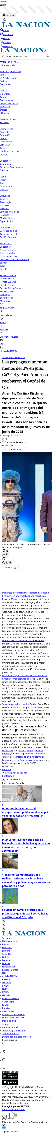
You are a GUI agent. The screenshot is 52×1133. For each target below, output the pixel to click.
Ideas (2, 265)
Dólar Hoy (5, 93)
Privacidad (20, 1109)
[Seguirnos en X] (3, 1052)
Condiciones (8, 1109)
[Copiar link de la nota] (3, 559)
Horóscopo (5, 205)
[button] (26, 200)
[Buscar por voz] (48, 56)
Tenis (2, 183)
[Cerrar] (45, 51)
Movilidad (5, 106)
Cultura (3, 138)
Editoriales (5, 160)
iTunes (30, 750)
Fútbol (3, 176)
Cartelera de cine (8, 230)
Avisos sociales (7, 253)
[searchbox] (25, 56)
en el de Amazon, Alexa (23, 760)
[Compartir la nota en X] (7, 563)
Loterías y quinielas (9, 211)
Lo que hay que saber (16, 772)
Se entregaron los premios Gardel (19, 704)
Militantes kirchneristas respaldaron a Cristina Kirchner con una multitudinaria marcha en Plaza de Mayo (25, 596)
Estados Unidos (8, 119)
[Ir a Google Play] (10, 1077)
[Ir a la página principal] (26, 26)
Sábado (4, 262)
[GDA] (10, 1119)
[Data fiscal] (4, 1128)
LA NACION (8, 357)
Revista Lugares (8, 281)
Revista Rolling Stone (10, 288)
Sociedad (20, 357)
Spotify (22, 750)
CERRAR (3, 2)
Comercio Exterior (9, 103)
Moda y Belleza (7, 218)
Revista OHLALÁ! (8, 275)
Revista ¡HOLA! (7, 278)
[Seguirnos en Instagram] (3, 1060)
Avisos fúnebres (8, 250)
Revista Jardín (7, 291)
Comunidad (6, 141)
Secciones (8, 34)
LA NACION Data (8, 77)
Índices (3, 109)
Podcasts (4, 214)
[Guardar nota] (3, 551)
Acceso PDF (6, 243)
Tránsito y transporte (10, 71)
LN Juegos (5, 195)
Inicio (6, 30)
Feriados (4, 208)
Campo (3, 97)
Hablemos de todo (9, 151)
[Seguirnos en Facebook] (3, 1043)
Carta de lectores (8, 256)
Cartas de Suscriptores (11, 167)
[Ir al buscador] (4, 19)
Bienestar (5, 144)
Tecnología (5, 202)
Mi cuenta (8, 46)
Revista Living (7, 285)
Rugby (3, 179)
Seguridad (5, 132)
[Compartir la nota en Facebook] (3, 563)
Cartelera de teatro (9, 234)
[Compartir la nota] (3, 555)
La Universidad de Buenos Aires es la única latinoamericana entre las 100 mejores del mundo (23, 640)
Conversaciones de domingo (14, 259)
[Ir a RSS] (3, 1068)
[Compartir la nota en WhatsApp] (7, 555)
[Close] (3, 921)
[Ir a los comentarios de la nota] (7, 551)
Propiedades (6, 100)
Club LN (7, 42)
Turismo (4, 199)
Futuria (3, 90)
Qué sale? (5, 227)
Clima (3, 74)
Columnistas (6, 163)
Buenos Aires (6, 128)
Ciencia (3, 148)
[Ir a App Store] (10, 1084)
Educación (5, 135)
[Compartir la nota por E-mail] (10, 563)
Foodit (6, 38)
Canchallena (6, 186)
